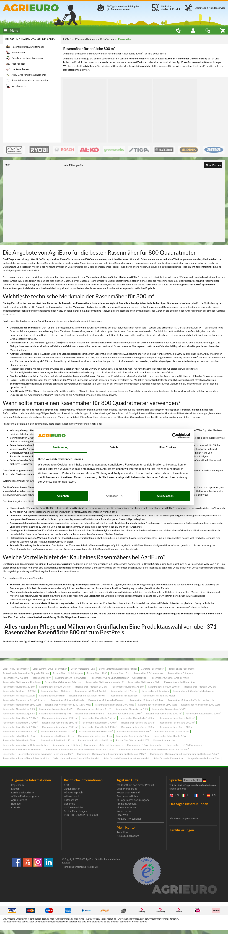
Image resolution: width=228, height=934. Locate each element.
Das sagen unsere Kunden (188, 804)
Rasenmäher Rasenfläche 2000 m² (177, 722)
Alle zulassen (165, 495)
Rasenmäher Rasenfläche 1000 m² (164, 713)
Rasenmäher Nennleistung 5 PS (132, 709)
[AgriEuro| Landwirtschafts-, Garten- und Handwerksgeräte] (38, 7)
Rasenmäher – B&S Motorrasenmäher (22, 749)
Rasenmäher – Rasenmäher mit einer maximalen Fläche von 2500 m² (154, 749)
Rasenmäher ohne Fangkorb (89, 713)
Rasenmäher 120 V (97, 673)
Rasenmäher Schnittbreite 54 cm (95, 740)
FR (201, 795)
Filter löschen (213, 165)
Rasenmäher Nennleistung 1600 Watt (157, 704)
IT (188, 795)
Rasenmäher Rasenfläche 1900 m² (99, 722)
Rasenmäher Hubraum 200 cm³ (200, 686)
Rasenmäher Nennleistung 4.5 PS (94, 709)
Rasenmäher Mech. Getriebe (55, 691)
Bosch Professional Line (83, 668)
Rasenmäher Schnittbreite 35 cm (19, 736)
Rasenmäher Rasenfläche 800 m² (96, 731)
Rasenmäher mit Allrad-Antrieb (90, 691)
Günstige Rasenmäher (152, 668)
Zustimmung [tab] (61, 447)
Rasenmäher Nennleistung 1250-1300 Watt (68, 704)
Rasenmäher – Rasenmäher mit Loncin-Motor (26, 758)
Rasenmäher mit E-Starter (124, 691)
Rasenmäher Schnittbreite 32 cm (172, 731)
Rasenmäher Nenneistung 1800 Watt (22, 704)
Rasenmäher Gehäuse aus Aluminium (22, 682)
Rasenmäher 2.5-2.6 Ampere (148, 673)
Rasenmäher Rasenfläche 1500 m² (137, 718)
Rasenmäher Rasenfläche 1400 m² (59, 718)
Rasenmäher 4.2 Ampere (15, 677)
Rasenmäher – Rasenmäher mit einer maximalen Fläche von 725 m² (184, 754)
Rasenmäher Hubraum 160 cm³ (91, 686)
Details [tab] (114, 447)
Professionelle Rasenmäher (181, 668)
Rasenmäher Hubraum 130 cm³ (19, 686)
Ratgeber (16, 803)
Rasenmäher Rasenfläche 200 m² (138, 722)
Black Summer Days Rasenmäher (50, 668)
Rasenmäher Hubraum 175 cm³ (128, 686)
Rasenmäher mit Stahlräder (124, 695)
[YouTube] (27, 871)
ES (213, 795)
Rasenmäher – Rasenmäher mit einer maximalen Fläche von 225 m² (80, 749)
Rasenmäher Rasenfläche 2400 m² (99, 727)
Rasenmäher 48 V (41, 677)
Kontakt (15, 807)
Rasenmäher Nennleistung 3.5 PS (56, 709)
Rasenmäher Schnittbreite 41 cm (95, 736)
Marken (15, 788)
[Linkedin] (48, 871)
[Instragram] (38, 871)
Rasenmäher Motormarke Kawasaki (106, 700)
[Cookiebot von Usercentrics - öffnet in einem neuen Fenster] (174, 435)
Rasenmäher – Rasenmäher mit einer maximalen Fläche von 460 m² (111, 754)
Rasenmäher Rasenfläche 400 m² (176, 727)
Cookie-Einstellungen (75, 811)
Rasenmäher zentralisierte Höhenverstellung (25, 745)
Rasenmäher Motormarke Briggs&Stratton (24, 700)
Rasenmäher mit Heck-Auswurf (19, 695)
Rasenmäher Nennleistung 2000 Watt (200, 704)
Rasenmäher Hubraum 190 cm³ (164, 686)
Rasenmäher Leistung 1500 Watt (20, 691)
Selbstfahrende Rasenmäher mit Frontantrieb (76, 758)
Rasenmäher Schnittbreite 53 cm (57, 740)
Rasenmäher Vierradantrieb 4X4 (132, 740)
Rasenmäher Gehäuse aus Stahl (144, 682)
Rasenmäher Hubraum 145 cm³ (55, 686)
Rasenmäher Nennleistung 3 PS (19, 709)
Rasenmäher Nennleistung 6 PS (19, 713)
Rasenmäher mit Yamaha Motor (159, 695)
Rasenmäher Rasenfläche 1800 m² (59, 722)
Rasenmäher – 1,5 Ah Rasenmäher (144, 745)
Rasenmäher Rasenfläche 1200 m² (20, 718)
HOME (67, 39)
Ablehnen (63, 495)
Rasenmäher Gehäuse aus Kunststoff (104, 682)
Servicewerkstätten (127, 796)
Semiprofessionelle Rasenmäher (203, 758)
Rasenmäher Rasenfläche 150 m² (99, 718)
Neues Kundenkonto (128, 836)
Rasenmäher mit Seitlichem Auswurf (87, 695)
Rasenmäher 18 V (120, 673)
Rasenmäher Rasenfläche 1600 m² (177, 718)
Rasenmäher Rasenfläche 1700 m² (20, 722)
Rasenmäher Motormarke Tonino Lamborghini (190, 700)
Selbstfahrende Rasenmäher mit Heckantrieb (126, 758)
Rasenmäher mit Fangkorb (155, 691)
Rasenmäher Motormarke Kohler (146, 700)
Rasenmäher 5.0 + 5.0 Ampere (70, 677)
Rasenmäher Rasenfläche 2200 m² (20, 727)
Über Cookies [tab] (167, 447)
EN (176, 795)
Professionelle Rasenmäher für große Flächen (26, 673)
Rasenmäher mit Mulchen (52, 695)
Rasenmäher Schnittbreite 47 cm (170, 736)
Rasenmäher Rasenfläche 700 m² (58, 731)
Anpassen (112, 495)
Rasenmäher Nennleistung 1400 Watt (114, 704)
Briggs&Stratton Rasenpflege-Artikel (118, 668)
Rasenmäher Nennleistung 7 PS (55, 713)
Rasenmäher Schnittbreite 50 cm (19, 740)
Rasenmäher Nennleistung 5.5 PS (169, 709)
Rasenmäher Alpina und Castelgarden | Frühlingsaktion (118, 677)
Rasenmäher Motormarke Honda (67, 700)
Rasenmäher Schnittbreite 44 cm (132, 736)
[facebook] (16, 871)
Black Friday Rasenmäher (15, 668)
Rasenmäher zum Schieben (66, 745)
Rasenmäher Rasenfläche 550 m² (20, 731)
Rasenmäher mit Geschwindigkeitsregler (193, 691)
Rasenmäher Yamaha (164, 740)
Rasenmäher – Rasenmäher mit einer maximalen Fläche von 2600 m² (38, 754)
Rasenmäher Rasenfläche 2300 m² (59, 727)
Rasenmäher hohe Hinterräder (179, 682)
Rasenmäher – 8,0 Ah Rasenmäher (184, 745)
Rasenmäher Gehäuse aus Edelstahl (63, 682)
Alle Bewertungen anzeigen (184, 818)
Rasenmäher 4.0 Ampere (180, 673)
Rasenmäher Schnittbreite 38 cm (57, 736)
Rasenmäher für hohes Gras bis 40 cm (170, 677)
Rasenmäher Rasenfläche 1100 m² (203, 713)
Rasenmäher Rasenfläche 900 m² (134, 731)
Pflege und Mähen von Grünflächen (30, 39)
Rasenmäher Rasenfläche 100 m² (125, 713)
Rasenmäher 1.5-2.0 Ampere (68, 673)
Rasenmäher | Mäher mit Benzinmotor (103, 745)
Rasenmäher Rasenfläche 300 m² (138, 727)
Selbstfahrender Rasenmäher (168, 758)
